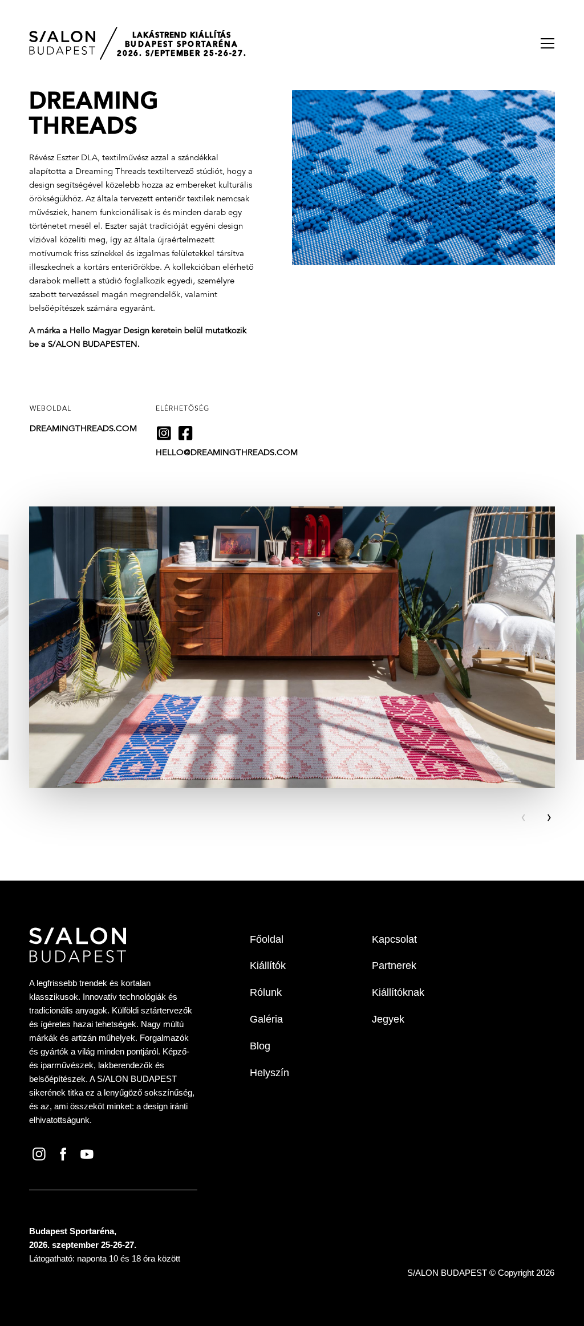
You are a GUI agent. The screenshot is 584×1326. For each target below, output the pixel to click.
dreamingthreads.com (83, 429)
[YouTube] (89, 1153)
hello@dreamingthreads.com (227, 453)
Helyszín (269, 1072)
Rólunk (266, 992)
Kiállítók (268, 965)
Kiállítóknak (398, 992)
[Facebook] (65, 1153)
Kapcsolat (394, 939)
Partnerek (394, 965)
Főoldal (266, 939)
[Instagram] (41, 1153)
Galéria (266, 1019)
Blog (260, 1046)
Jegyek (388, 1019)
